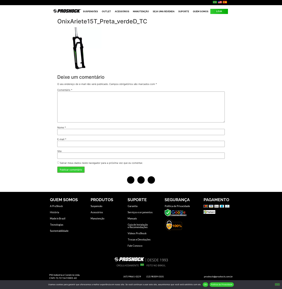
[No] (277, 284)
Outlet (106, 11)
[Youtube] (151, 180)
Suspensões (90, 11)
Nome (61, 127)
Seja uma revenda (163, 11)
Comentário (64, 90)
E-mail (61, 139)
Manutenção (141, 11)
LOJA (219, 11)
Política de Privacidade (221, 284)
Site (59, 151)
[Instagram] (141, 180)
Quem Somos (200, 11)
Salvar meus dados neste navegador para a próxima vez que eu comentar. (101, 163)
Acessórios (122, 11)
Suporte (183, 11)
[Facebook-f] (130, 180)
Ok (205, 284)
